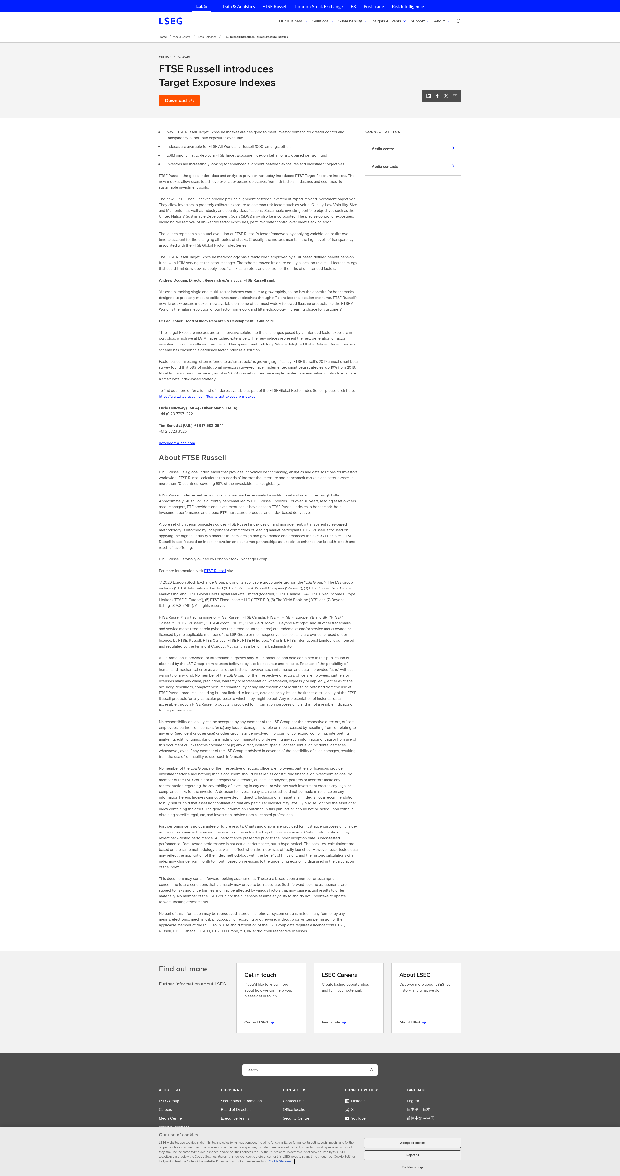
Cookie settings (413, 1167)
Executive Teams (235, 1118)
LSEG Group (169, 1101)
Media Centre (182, 37)
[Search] (458, 21)
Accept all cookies (412, 1142)
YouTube (358, 1118)
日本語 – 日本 (418, 1109)
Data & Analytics (239, 6)
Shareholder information (241, 1101)
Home (163, 37)
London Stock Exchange (319, 6)
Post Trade (374, 6)
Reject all (412, 1155)
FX (353, 6)
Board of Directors (236, 1109)
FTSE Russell (275, 6)
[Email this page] (454, 96)
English (413, 1101)
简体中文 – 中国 (420, 1118)
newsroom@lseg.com (177, 443)
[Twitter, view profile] (446, 96)
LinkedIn (358, 1101)
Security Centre (296, 1118)
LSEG (201, 6)
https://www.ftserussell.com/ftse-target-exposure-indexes (207, 396)
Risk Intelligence (408, 6)
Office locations (296, 1109)
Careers (165, 1109)
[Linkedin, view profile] (428, 96)
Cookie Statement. (281, 1161)
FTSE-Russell (215, 570)
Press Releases (207, 37)
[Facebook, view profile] (437, 96)
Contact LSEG (294, 1101)
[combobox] (304, 1070)
